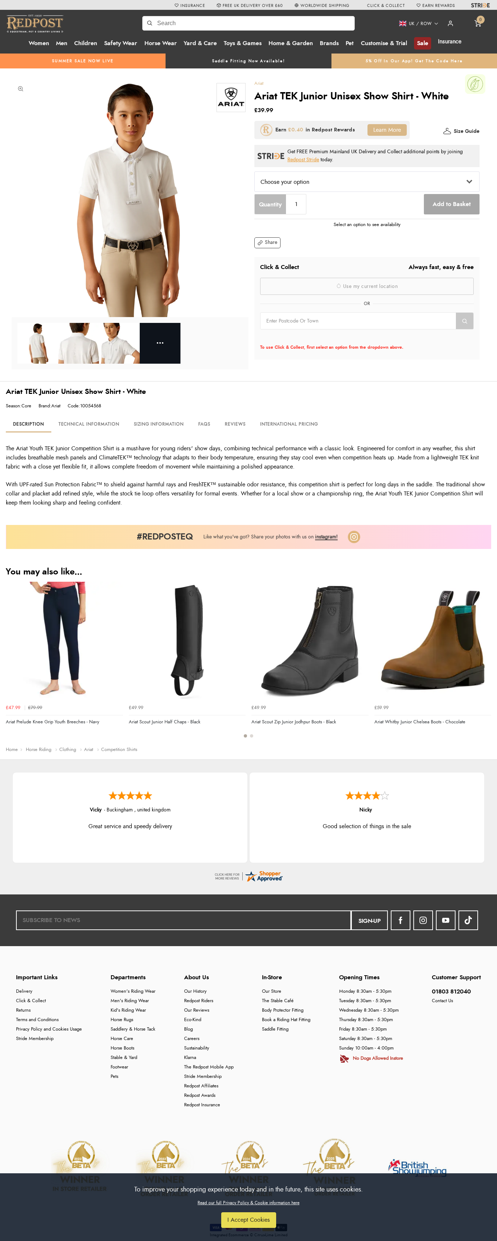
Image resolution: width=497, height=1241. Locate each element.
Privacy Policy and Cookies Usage (49, 1029)
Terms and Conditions (37, 1019)
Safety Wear (120, 43)
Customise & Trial (384, 43)
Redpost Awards (199, 1095)
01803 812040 (451, 992)
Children (85, 43)
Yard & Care (200, 43)
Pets (114, 1076)
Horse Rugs (122, 1019)
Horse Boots (122, 1048)
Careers (191, 1038)
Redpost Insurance (202, 1105)
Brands (329, 43)
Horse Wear (160, 43)
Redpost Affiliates (201, 1086)
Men (61, 43)
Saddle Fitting (275, 1029)
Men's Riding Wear (130, 1001)
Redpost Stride (303, 159)
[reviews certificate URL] (248, 875)
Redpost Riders (198, 1001)
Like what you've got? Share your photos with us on (270, 537)
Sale (422, 43)
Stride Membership (34, 1038)
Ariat (258, 83)
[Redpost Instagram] (354, 537)
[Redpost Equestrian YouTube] (446, 920)
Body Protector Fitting (282, 1010)
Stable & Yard (124, 1057)
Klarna (190, 1057)
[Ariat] (231, 97)
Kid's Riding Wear (128, 1010)
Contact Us (442, 1001)
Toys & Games (243, 43)
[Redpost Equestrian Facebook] (400, 920)
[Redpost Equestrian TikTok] (468, 920)
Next (484, 664)
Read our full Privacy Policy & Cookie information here (248, 1203)
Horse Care (122, 1038)
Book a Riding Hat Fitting (286, 1019)
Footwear (119, 1067)
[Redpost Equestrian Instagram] (423, 920)
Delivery (24, 991)
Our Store (271, 991)
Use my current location (369, 286)
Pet (350, 43)
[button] (416, 23)
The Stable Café (278, 1001)
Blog (188, 1029)
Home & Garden (291, 43)
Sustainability (196, 1048)
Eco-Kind (192, 1019)
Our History (195, 991)
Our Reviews (196, 1010)
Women (39, 43)
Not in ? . (306, 337)
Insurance (449, 41)
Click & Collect (31, 1001)
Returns (23, 1010)
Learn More (387, 130)
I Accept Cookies (248, 1220)
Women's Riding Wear (133, 991)
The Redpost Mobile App (209, 1067)
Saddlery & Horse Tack (133, 1029)
